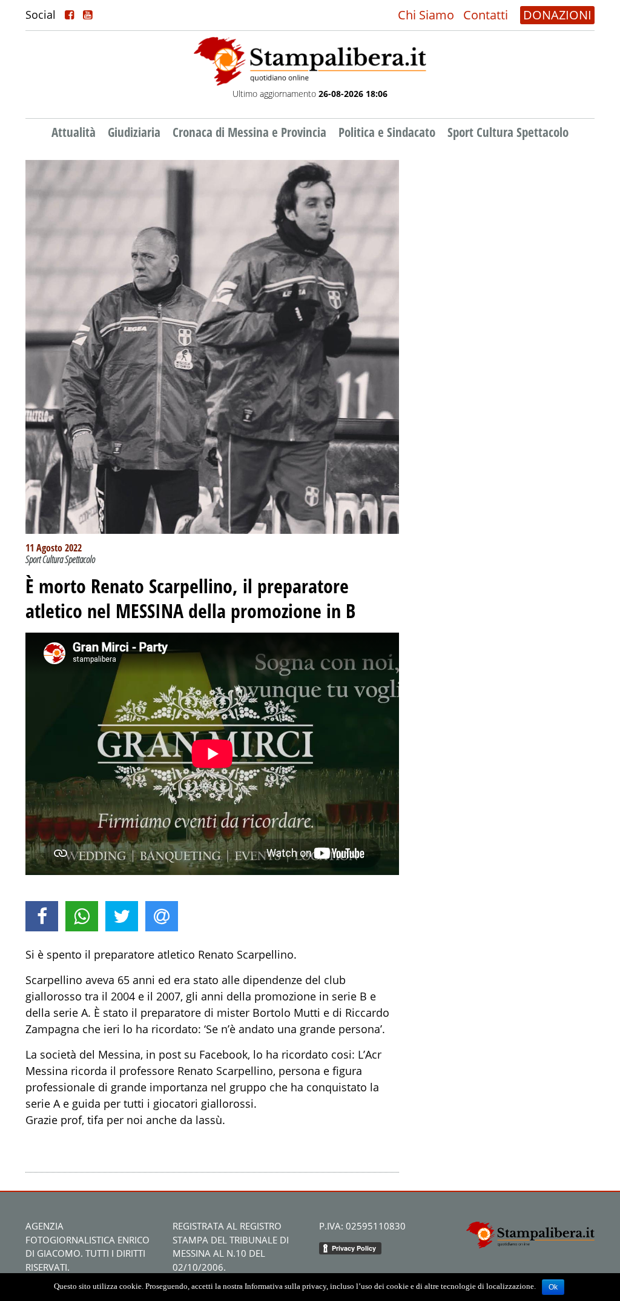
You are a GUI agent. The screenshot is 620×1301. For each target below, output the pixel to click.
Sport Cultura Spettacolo (508, 132)
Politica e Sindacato (386, 132)
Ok (553, 1287)
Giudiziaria (134, 132)
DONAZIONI (557, 15)
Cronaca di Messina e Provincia (249, 132)
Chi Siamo (426, 15)
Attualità (73, 132)
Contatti (485, 15)
